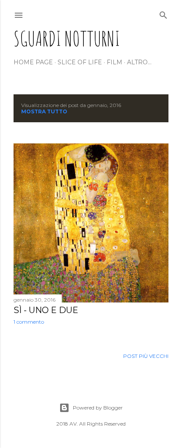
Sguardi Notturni (67, 38)
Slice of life (80, 62)
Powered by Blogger (98, 407)
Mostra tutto (44, 111)
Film (114, 62)
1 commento (29, 322)
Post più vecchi (145, 356)
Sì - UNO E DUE (46, 310)
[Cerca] (163, 13)
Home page (33, 62)
